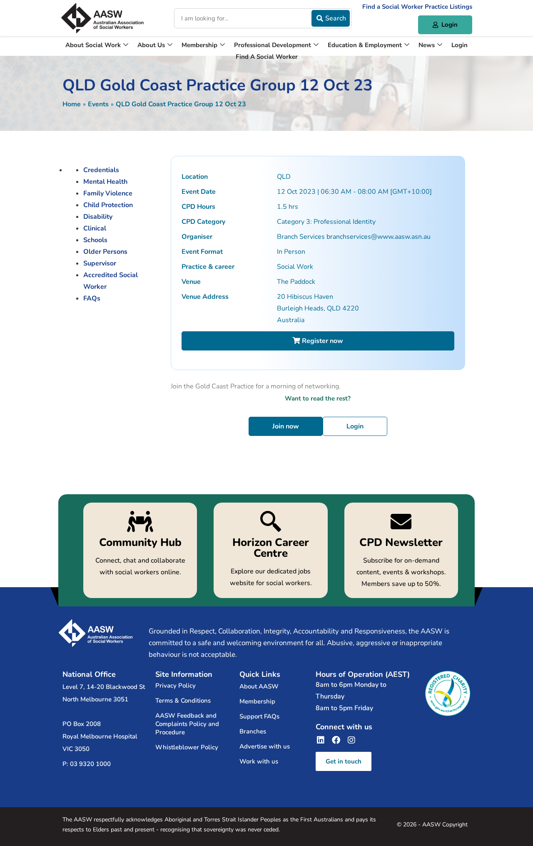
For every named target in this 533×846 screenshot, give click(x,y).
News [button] (426, 45)
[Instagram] (351, 740)
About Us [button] (151, 45)
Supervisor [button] (99, 263)
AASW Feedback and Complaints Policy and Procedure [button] (187, 723)
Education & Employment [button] (365, 45)
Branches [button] (252, 731)
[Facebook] (336, 740)
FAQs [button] (91, 298)
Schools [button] (95, 240)
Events (98, 104)
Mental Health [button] (105, 181)
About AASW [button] (259, 686)
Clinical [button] (94, 228)
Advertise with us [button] (264, 746)
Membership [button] (199, 45)
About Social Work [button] (93, 45)
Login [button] (459, 45)
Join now (285, 426)
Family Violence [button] (107, 193)
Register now (321, 340)
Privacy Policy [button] (175, 685)
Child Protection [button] (108, 205)
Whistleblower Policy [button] (186, 747)
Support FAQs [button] (259, 716)
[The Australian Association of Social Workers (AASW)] (102, 18)
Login (355, 426)
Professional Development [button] (272, 45)
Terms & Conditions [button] (183, 700)
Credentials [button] (101, 170)
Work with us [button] (258, 761)
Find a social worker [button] (267, 57)
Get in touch (343, 761)
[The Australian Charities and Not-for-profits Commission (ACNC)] (448, 693)
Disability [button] (97, 216)
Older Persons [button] (105, 251)
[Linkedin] (321, 740)
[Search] (330, 18)
